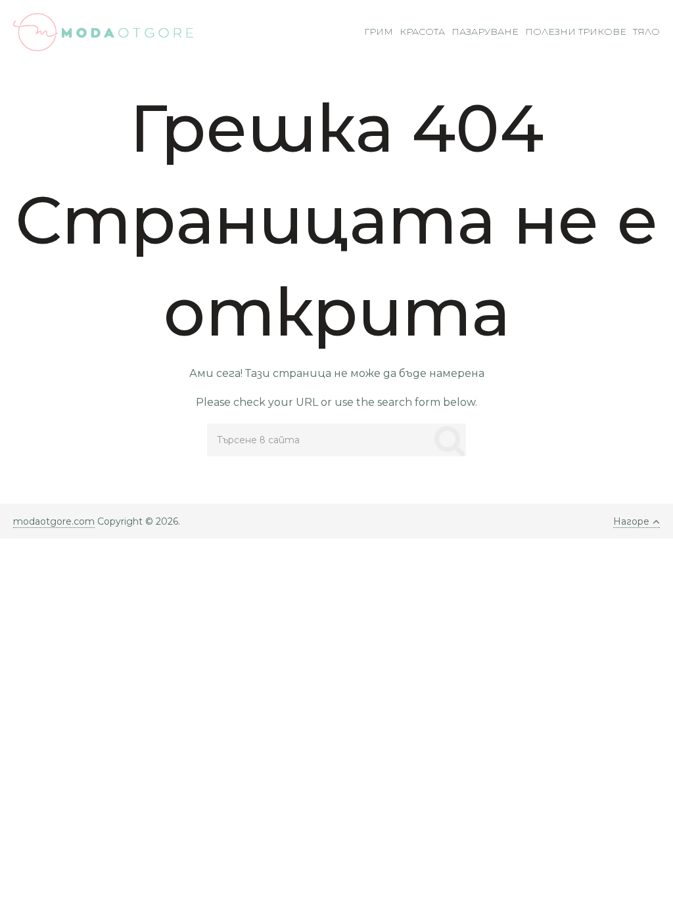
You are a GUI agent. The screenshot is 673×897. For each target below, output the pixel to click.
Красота (422, 31)
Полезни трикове (575, 31)
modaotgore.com (54, 521)
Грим (378, 31)
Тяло (646, 31)
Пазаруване (485, 31)
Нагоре (631, 521)
